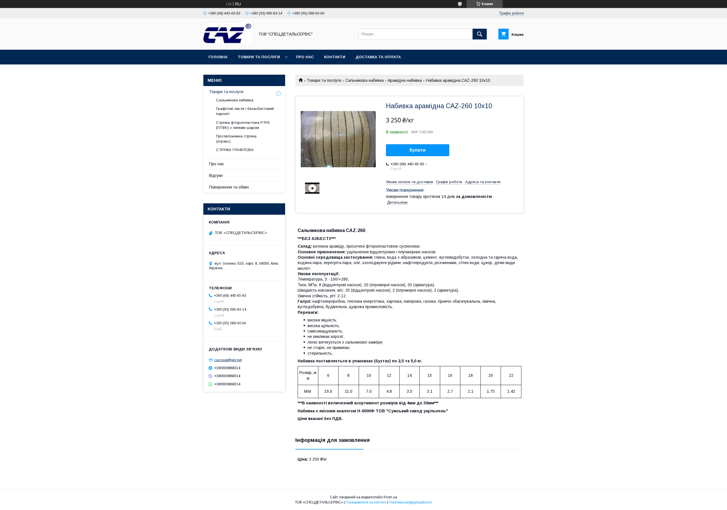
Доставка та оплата (378, 57)
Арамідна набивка (405, 80)
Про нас (305, 57)
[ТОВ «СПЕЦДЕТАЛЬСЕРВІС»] (227, 42)
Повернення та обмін (229, 187)
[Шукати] (480, 34)
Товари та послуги (259, 57)
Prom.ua (390, 497)
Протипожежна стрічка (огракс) (236, 138)
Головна (217, 57)
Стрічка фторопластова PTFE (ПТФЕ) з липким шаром (243, 125)
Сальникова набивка (364, 80)
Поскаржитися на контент (366, 502)
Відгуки (216, 175)
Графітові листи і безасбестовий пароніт (245, 111)
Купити (418, 150)
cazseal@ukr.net (228, 360)
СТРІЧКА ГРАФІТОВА (235, 150)
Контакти (334, 57)
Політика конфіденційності (410, 502)
